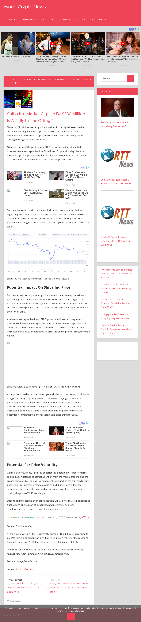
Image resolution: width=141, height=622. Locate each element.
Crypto (10, 19)
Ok (71, 616)
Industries (48, 19)
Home (9, 79)
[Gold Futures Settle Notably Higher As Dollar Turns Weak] (117, 142)
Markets (65, 19)
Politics (80, 19)
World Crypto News (25, 6)
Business (27, 19)
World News (98, 19)
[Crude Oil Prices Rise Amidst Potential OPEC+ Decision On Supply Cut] (117, 199)
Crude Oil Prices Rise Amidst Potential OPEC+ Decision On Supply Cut (116, 241)
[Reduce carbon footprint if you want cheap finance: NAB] (117, 99)
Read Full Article (24, 569)
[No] (137, 613)
